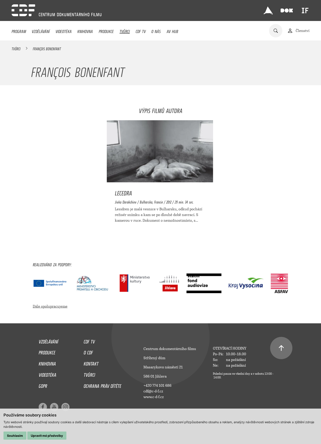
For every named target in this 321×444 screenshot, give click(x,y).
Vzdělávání (41, 30)
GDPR (43, 385)
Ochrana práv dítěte (102, 385)
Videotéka (63, 30)
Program (19, 30)
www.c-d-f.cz (153, 397)
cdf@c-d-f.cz (153, 391)
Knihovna (85, 30)
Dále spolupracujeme (50, 306)
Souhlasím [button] (15, 435)
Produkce (106, 30)
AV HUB (172, 30)
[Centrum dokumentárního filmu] (23, 10)
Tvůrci (124, 30)
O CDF (88, 351)
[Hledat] (275, 30)
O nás (156, 30)
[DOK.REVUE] (287, 10)
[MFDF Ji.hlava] (268, 10)
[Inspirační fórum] (305, 10)
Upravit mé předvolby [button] (47, 435)
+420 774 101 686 (157, 385)
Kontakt (91, 362)
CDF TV (141, 30)
